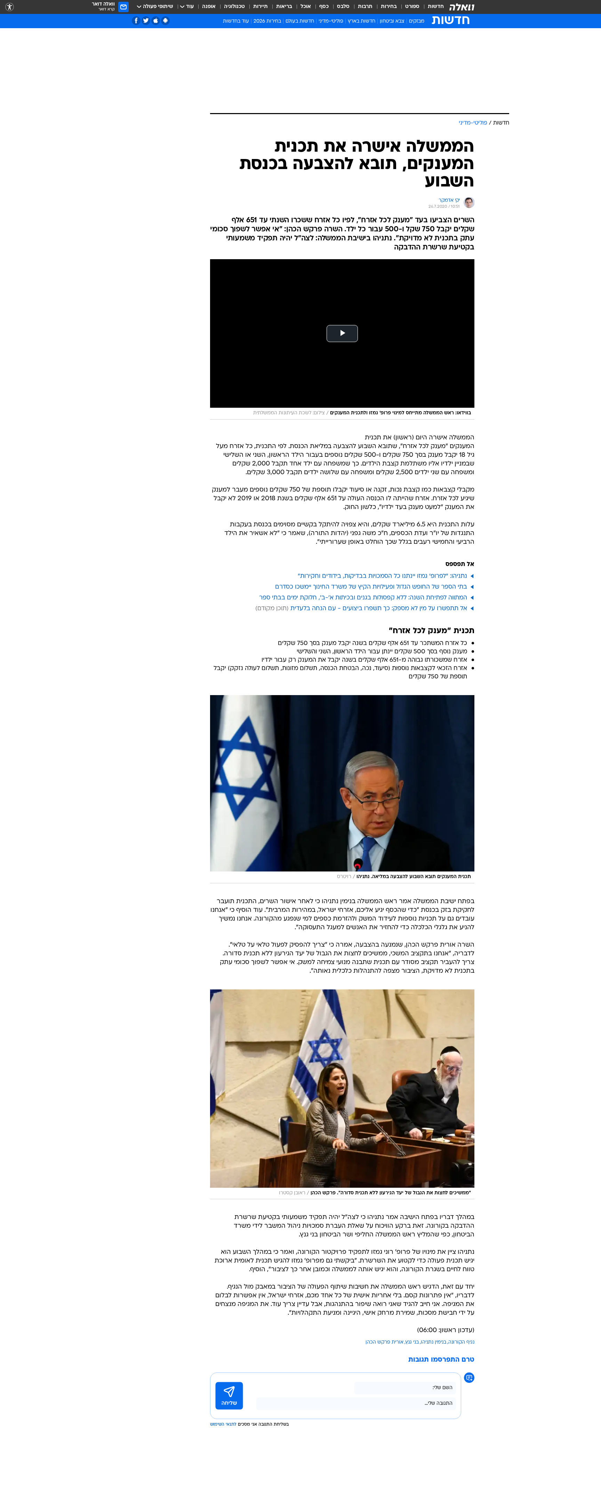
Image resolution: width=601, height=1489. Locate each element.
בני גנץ (412, 1342)
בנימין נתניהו (433, 1342)
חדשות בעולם (300, 21)
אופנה (209, 6)
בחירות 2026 (267, 21)
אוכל (305, 6)
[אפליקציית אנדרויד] (165, 20)
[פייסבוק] (136, 20)
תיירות (260, 6)
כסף (324, 6)
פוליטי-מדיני (331, 21)
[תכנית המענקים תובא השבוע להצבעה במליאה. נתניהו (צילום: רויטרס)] (342, 789)
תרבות (365, 6)
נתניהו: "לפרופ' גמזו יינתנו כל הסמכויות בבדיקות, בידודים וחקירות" (382, 576)
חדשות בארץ (361, 21)
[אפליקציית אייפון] (155, 20)
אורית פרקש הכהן (384, 1342)
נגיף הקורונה (461, 1342)
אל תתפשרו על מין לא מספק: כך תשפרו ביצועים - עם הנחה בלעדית (378, 609)
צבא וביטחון (392, 21)
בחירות (389, 6)
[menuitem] (431, 7)
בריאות (284, 6)
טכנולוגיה (234, 6)
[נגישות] (9, 7)
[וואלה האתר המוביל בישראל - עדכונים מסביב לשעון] (461, 6)
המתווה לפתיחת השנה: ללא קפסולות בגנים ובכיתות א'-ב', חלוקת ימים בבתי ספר (363, 598)
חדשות (436, 6)
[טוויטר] (146, 20)
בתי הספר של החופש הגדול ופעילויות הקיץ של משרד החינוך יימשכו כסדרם (371, 587)
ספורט (412, 6)
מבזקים (416, 21)
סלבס (343, 6)
